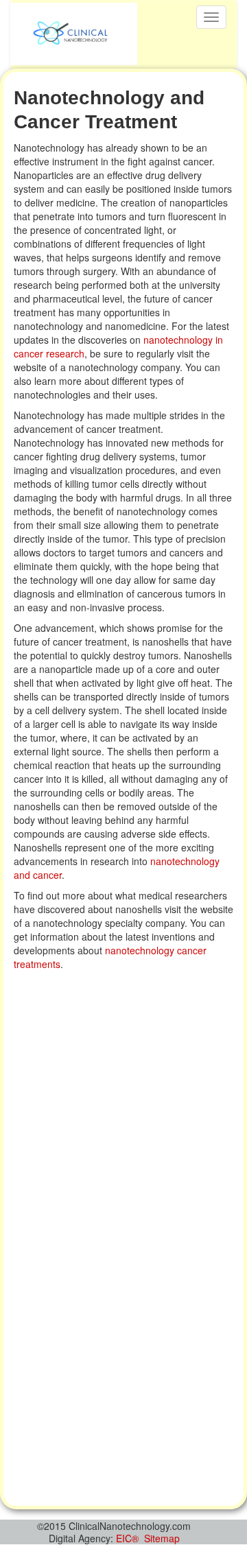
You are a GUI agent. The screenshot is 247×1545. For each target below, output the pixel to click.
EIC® (127, 1538)
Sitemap (162, 1538)
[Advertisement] (123, 1107)
